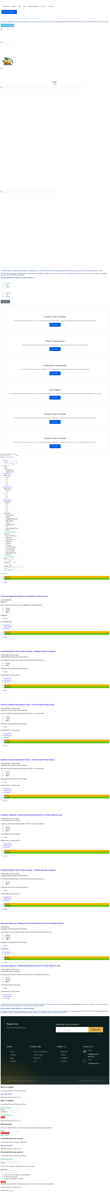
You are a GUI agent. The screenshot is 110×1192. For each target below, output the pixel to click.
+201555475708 (9, 11)
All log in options (6, 1107)
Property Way (6, 6)
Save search (9, 457)
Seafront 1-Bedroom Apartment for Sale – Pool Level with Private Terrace (27, 760)
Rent (24, 6)
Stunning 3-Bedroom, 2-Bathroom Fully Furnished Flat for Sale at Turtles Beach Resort (32, 923)
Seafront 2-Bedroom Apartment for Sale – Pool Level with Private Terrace (27, 705)
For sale (6, 629)
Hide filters (4, 574)
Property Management (33, 6)
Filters (3, 457)
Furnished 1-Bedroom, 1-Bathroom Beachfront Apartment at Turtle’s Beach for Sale (31, 815)
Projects (14, 6)
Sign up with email (6, 1145)
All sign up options (7, 1159)
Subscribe (96, 1030)
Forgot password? (6, 1115)
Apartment (7, 625)
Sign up (18, 1097)
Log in (2, 1117)
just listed (7, 579)
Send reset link (5, 1133)
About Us (43, 6)
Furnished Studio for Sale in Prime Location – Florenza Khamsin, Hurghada (28, 651)
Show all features (9, 556)
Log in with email (6, 1094)
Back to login (5, 1135)
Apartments (8, 627)
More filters (8, 500)
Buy (20, 6)
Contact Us (51, 6)
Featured (7, 577)
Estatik (11, 1190)
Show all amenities (10, 532)
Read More (55, 324)
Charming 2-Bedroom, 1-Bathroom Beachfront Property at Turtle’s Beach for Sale (30, 966)
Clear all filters (8, 570)
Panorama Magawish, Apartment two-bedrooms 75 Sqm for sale (24, 596)
